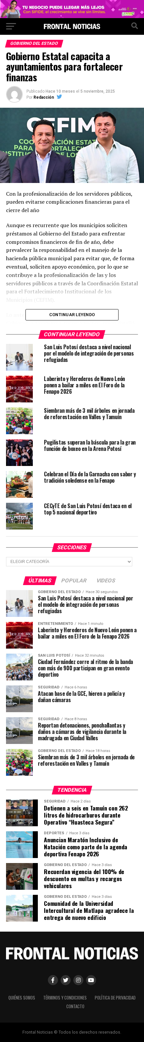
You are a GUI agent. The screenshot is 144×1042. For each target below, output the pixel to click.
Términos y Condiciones (65, 997)
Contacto (75, 1006)
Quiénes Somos (21, 997)
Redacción (43, 97)
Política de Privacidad (115, 997)
